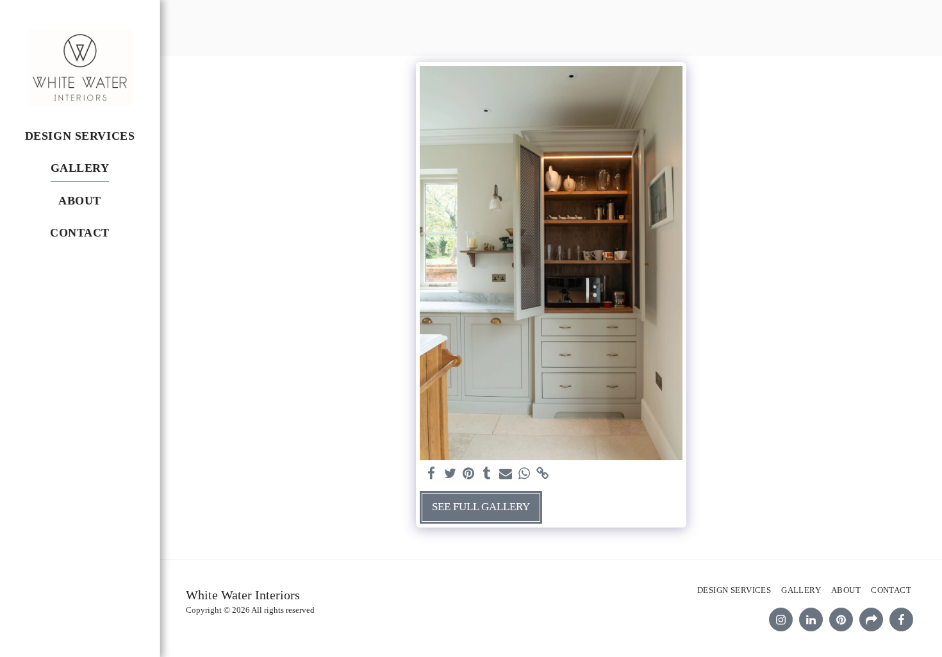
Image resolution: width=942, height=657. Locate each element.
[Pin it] (468, 474)
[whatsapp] (524, 474)
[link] (542, 474)
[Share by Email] (506, 474)
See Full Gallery (481, 507)
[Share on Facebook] (431, 474)
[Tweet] (450, 474)
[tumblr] (487, 474)
